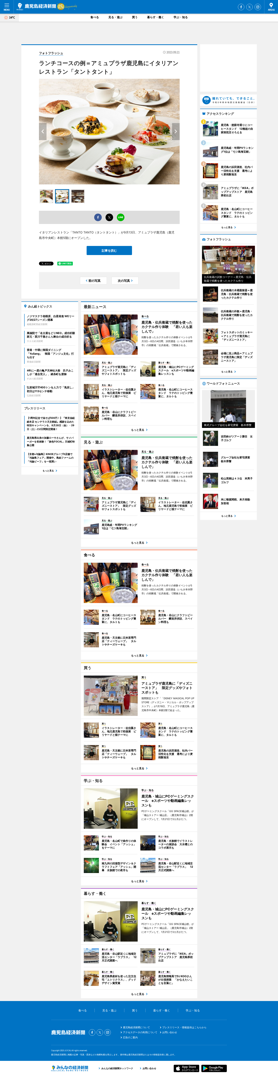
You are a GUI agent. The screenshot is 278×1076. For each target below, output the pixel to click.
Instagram (258, 7)
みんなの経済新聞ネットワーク (69, 1068)
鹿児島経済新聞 (36, 6)
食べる (94, 17)
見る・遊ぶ (115, 17)
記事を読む (109, 250)
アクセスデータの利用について (140, 1032)
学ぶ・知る (181, 17)
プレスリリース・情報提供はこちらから (184, 1027)
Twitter (249, 7)
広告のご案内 (130, 1037)
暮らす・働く (155, 17)
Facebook (241, 7)
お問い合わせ (169, 1032)
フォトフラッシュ (51, 53)
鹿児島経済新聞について (136, 1027)
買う (135, 17)
